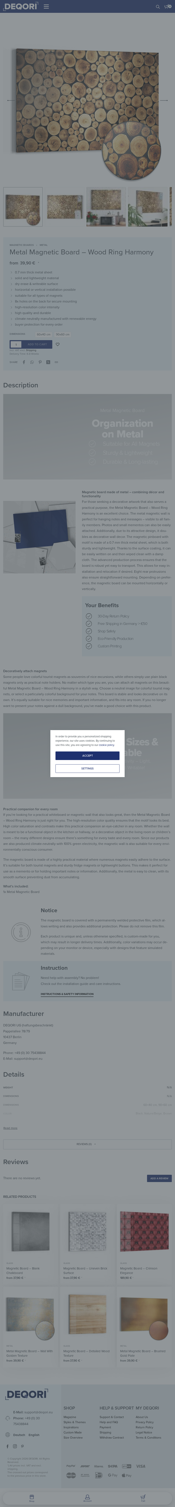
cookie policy (106, 745)
